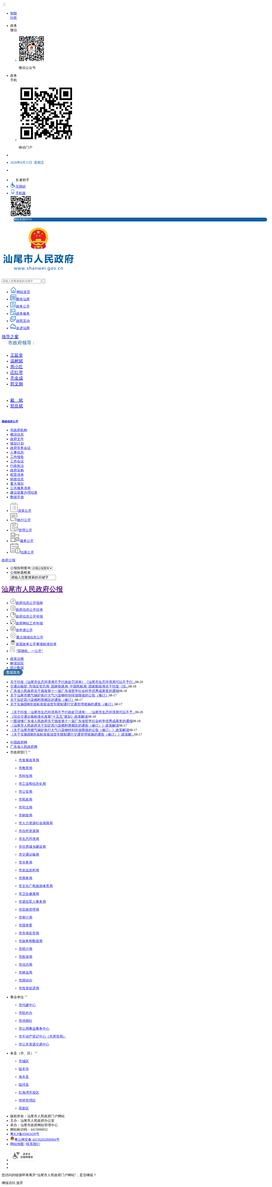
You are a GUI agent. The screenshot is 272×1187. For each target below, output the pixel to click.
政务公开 (23, 306)
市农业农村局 (29, 870)
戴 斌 (16, 400)
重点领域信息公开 (29, 637)
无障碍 (21, 186)
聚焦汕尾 (23, 299)
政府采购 (17, 470)
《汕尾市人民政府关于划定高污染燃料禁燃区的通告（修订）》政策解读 (64, 725)
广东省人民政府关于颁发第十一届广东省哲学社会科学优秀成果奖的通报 (64, 691)
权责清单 (17, 475)
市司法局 (25, 807)
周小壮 (16, 366)
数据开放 (17, 497)
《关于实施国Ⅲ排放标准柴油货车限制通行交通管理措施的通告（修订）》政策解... (72, 734)
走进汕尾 (23, 328)
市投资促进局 (29, 988)
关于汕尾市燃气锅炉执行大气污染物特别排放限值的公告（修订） (59, 695)
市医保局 (25, 957)
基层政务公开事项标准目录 (36, 644)
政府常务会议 (20, 448)
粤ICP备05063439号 (24, 1134)
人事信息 (17, 452)
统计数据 (17, 667)
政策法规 (17, 659)
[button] (140, 752)
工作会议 (17, 461)
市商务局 (25, 878)
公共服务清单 (20, 488)
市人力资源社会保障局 (36, 823)
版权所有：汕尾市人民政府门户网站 (37, 1116)
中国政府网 (18, 742)
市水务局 (25, 862)
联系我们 (33, 1144)
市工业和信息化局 (32, 784)
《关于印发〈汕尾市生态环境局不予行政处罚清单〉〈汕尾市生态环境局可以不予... (72, 712)
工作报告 (17, 457)
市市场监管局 (29, 933)
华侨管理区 (27, 1100)
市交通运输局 (29, 854)
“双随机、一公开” (29, 651)
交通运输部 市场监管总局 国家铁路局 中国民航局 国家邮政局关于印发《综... (69, 686)
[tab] (140, 659)
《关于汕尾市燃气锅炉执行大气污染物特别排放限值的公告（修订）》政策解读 (69, 730)
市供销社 (25, 1020)
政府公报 (8, 560)
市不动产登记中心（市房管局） (42, 1036)
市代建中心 (27, 1005)
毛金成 (16, 378)
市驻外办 (25, 1013)
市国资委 (25, 925)
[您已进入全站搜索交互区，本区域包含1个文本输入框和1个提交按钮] (136, 281)
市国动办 (25, 980)
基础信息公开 (10, 421)
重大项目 (17, 483)
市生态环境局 (29, 839)
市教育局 (25, 768)
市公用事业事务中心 (34, 1028)
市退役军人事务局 (32, 901)
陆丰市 (24, 1069)
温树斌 (16, 361)
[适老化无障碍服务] (22, 1155)
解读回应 (17, 663)
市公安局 (25, 791)
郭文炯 (16, 383)
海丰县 (24, 1077)
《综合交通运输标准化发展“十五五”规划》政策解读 (49, 716)
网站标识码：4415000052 (29, 1129)
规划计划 (17, 443)
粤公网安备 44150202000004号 (37, 1139)
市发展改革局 (29, 760)
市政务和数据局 (30, 941)
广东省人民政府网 (23, 747)
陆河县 (24, 1084)
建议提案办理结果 (23, 492)
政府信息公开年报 (29, 616)
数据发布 (13, 672)
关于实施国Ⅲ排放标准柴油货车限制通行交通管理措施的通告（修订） (62, 704)
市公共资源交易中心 (34, 1044)
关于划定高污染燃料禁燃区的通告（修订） (42, 700)
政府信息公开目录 (29, 609)
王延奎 (16, 355)
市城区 (24, 1061)
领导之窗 (10, 336)
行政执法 (17, 466)
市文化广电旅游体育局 (36, 886)
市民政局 (25, 799)
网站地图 (17, 1144)
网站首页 (23, 292)
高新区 (24, 1108)
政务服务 (23, 313)
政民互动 (23, 321)
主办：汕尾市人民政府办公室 (32, 1120)
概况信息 (17, 434)
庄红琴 (16, 372)
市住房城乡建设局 (32, 846)
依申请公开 (24, 630)
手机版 (21, 193)
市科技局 (25, 776)
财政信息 (17, 479)
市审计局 (25, 917)
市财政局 (25, 815)
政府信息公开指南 (29, 603)
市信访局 (25, 964)
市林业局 (25, 972)
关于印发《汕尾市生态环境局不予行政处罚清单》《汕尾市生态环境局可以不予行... (72, 682)
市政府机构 (18, 430)
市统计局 (25, 949)
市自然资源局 (29, 831)
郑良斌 (16, 406)
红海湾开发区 (29, 1092)
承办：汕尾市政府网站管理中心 (34, 1125)
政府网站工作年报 (29, 623)
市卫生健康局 (29, 894)
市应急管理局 (29, 909)
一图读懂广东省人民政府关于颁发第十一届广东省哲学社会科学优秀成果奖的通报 (71, 721)
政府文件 (17, 439)
